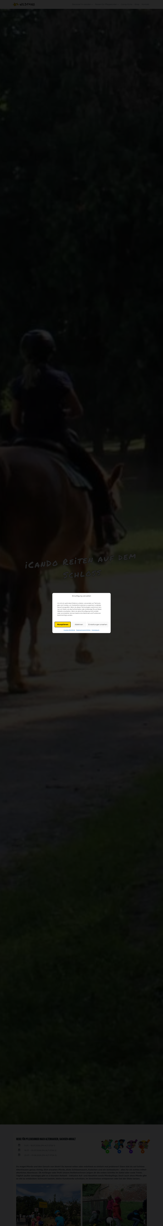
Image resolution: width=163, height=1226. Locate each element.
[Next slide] (145, 1216)
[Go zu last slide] (18, 1216)
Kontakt (145, 4)
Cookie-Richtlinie (69, 630)
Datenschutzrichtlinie (83, 630)
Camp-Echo (126, 4)
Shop (137, 4)
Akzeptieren (62, 624)
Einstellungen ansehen (97, 624)
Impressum (95, 630)
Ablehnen (79, 624)
